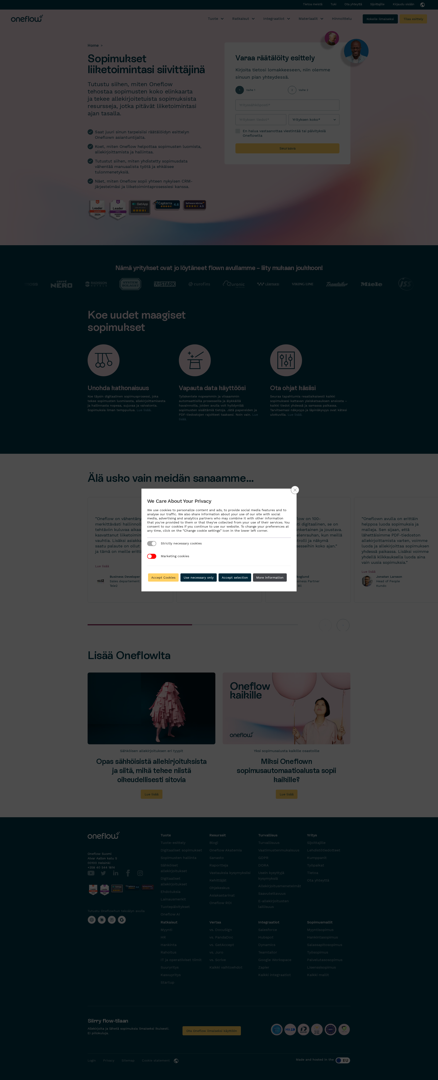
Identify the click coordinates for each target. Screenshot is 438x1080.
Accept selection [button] (235, 577)
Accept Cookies (163, 577)
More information (270, 577)
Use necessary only (199, 577)
